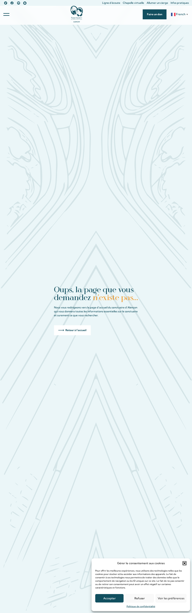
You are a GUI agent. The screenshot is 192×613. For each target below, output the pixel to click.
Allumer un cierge (157, 3)
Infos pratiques (180, 3)
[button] (184, 563)
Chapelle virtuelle (133, 3)
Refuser (139, 598)
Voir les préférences (171, 598)
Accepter (109, 598)
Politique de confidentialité (141, 606)
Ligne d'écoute (111, 3)
